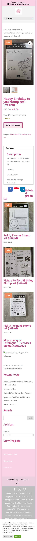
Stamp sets (15, 33)
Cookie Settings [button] (8, 536)
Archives (6, 432)
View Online (7, 369)
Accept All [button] (17, 536)
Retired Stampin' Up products (18, 134)
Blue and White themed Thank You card (17, 393)
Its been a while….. (9, 389)
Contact (24, 479)
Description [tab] (10, 148)
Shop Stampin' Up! (10, 454)
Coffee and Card (9, 404)
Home (5, 30)
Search (30, 418)
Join (17, 483)
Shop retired (7, 461)
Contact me (7, 468)
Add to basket (13, 125)
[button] (30, 43)
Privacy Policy (12, 479)
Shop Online (17, 369)
